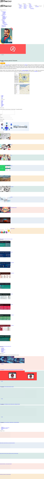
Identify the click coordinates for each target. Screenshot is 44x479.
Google (2, 95)
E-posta (1, 117)
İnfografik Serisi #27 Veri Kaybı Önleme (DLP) (5, 346)
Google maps (7, 64)
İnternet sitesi (2, 119)
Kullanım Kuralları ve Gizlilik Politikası (5, 427)
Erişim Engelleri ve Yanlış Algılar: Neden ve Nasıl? (7, 386)
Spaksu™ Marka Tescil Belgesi (4, 428)
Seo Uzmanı (2, 350)
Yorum (1, 114)
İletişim (2, 429)
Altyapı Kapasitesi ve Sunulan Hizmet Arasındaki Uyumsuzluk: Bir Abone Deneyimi (11, 369)
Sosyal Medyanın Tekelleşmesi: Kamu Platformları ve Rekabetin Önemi (10, 404)
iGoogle (26, 64)
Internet (2, 98)
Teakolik (2, 351)
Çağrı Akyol (2, 348)
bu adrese (35, 71)
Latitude (2, 96)
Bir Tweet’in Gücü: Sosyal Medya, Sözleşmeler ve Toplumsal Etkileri (9, 422)
